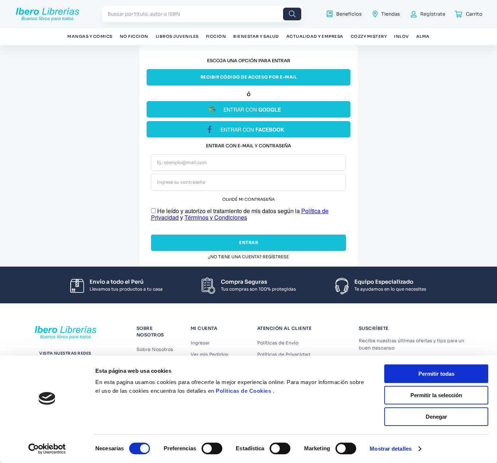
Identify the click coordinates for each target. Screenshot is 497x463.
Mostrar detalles (390, 449)
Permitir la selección (436, 395)
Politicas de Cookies (243, 391)
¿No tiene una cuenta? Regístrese (248, 257)
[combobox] (202, 14)
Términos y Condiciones (215, 217)
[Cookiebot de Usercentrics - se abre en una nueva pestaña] (47, 448)
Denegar (436, 417)
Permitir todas (436, 374)
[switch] (212, 448)
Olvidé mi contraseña (248, 199)
